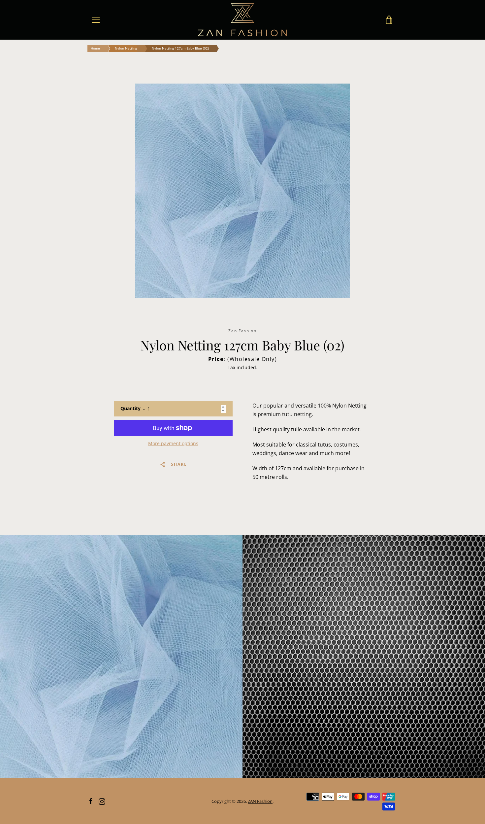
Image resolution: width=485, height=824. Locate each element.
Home (95, 48)
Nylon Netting (126, 48)
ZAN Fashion (260, 801)
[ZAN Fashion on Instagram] (102, 801)
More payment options (173, 443)
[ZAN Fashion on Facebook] (90, 801)
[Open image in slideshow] (242, 191)
